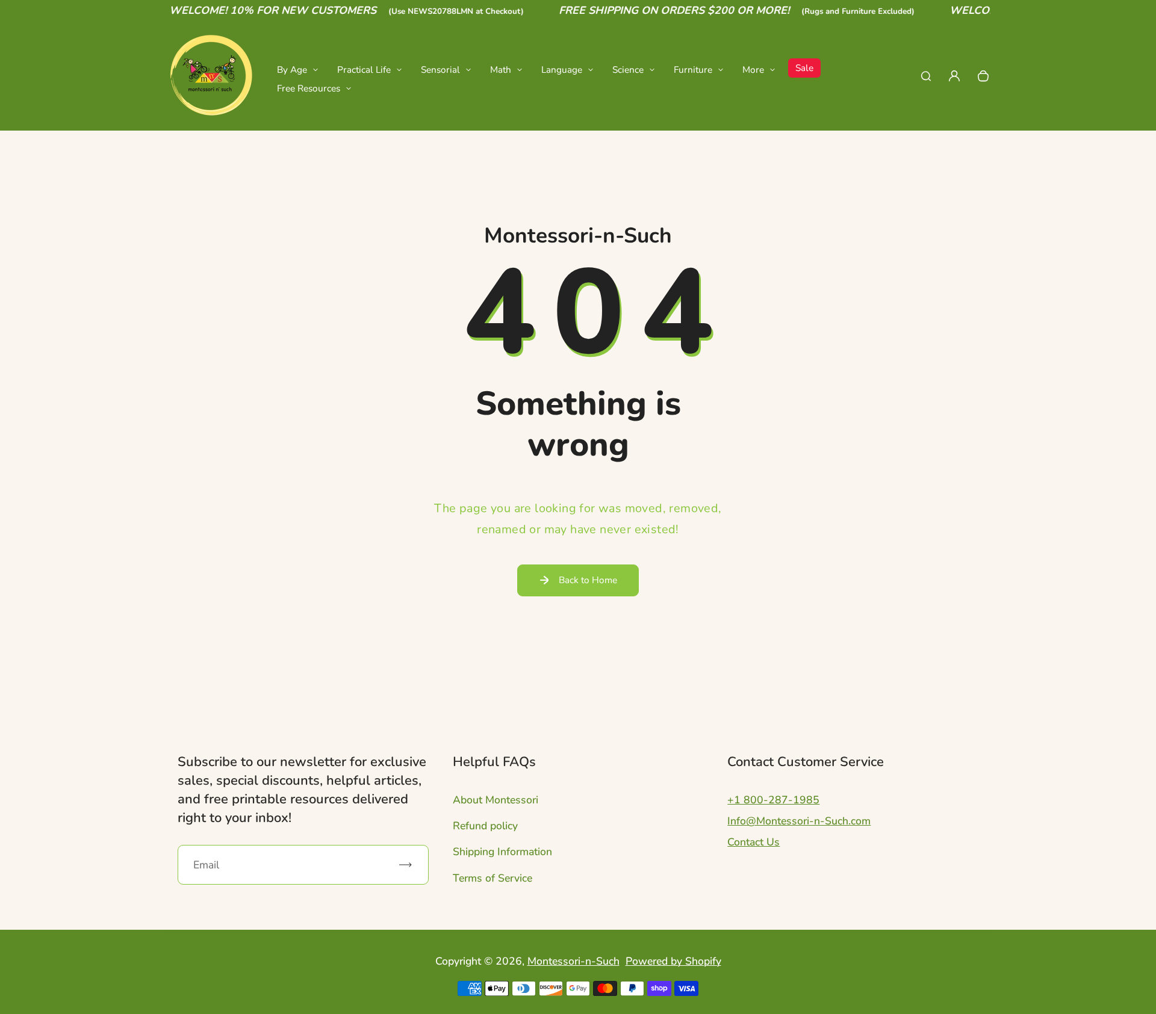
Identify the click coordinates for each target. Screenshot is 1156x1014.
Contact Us (753, 842)
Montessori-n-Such (573, 961)
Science (628, 69)
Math (500, 69)
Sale (804, 67)
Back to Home (588, 579)
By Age (292, 69)
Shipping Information (502, 851)
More (753, 69)
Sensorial (440, 69)
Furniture (693, 69)
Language (561, 69)
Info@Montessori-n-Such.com (799, 821)
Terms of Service (492, 878)
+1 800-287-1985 (773, 800)
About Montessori (495, 800)
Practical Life (364, 69)
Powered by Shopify (673, 961)
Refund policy (485, 825)
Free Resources (308, 88)
